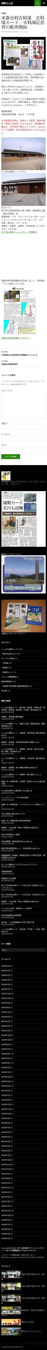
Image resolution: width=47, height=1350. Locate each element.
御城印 (5, 667)
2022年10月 (6, 1114)
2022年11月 (6, 1109)
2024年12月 (6, 1035)
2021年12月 (6, 1160)
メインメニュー (44, 3)
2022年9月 (5, 1118)
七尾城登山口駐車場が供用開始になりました (19, 353)
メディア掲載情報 (8, 677)
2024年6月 (5, 1054)
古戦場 (3, 13)
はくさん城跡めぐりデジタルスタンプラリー (19, 864)
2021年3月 (5, 1201)
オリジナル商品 (7, 658)
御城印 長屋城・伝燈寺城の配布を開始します (20, 742)
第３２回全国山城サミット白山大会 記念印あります (23, 894)
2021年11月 (6, 1164)
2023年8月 (5, 1090)
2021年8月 (5, 1178)
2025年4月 (5, 1026)
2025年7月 (5, 1012)
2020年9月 (5, 1220)
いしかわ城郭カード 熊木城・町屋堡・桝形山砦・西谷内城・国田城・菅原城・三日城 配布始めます (23, 708)
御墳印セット (8, 672)
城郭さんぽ (7, 3)
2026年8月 (5, 966)
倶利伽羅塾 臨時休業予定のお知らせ (16, 841)
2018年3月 (5, 1234)
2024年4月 (5, 1063)
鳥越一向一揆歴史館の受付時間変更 (16, 820)
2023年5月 (5, 1095)
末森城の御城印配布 (9, 362)
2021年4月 (5, 1197)
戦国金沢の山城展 (8, 878)
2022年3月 (5, 1146)
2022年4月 (5, 1141)
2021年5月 (5, 1192)
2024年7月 (5, 1049)
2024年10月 (6, 1040)
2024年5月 (5, 1058)
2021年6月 (5, 1187)
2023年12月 (6, 1077)
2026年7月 (5, 970)
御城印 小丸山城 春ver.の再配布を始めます (20, 827)
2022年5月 (5, 1137)
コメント (6, 390)
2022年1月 (5, 1155)
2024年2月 (5, 1067)
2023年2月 (5, 1100)
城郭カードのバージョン (11, 554)
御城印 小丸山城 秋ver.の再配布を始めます (20, 901)
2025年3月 (5, 1030)
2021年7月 (5, 1183)
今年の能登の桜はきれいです (13, 814)
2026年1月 (5, 989)
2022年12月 (6, 1104)
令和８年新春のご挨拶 (10, 834)
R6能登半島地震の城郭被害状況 (16, 686)
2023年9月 (5, 1086)
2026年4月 (5, 980)
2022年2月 (5, 1151)
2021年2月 (5, 1206)
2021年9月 (5, 1174)
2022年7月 (5, 1127)
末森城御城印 (6, 871)
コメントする (23, 32)
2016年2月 (5, 1238)
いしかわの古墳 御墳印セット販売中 (16, 908)
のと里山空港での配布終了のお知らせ (16, 790)
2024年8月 (5, 1044)
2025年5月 (5, 1021)
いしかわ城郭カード (9, 649)
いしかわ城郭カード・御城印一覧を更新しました (21, 774)
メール (5, 434)
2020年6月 (5, 1229)
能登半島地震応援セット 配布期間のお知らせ (20, 848)
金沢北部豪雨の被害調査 (11, 915)
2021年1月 (5, 1211)
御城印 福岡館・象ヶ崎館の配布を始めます (19, 767)
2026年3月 (5, 984)
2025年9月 (5, 1003)
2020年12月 (6, 1215)
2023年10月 (6, 1081)
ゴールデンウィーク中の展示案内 (15, 797)
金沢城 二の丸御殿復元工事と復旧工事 (17, 922)
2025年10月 (6, 998)
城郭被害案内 (6, 681)
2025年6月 (5, 1017)
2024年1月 (5, 1072)
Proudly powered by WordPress (12, 1347)
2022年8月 (5, 1123)
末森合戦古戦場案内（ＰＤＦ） (16, 338)
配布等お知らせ (9, 654)
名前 (4, 423)
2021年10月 (6, 1169)
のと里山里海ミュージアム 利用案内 (19, 232)
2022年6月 (5, 1132)
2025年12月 (6, 994)
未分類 (4, 691)
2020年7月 (5, 1224)
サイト (4, 445)
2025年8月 (5, 1007)
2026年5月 (5, 975)
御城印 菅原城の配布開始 (12, 717)
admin (15, 32)
